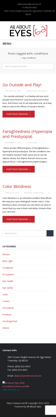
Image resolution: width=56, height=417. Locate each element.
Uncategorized (9, 321)
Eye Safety (7, 287)
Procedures (8, 307)
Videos (5, 327)
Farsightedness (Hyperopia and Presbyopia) (27, 134)
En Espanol (8, 274)
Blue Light (7, 261)
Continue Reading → (18, 114)
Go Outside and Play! (21, 85)
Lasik (5, 294)
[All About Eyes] (28, 30)
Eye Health (42, 91)
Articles (28, 192)
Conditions (31, 91)
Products (7, 314)
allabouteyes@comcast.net (29, 4)
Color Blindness (16, 186)
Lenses (6, 301)
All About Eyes (34, 406)
